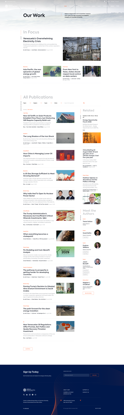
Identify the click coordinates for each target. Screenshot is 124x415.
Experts (84, 219)
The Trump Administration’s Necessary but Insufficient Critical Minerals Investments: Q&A (38, 215)
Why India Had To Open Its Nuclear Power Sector (38, 194)
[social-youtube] (35, 394)
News (93, 6)
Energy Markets (26, 150)
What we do (14, 7)
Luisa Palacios (34, 50)
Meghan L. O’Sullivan (86, 283)
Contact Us (86, 392)
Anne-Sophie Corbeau (36, 76)
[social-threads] (32, 394)
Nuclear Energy (26, 190)
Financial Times (41, 277)
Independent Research (80, 7)
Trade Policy (25, 113)
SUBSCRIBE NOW (67, 371)
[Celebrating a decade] (105, 1)
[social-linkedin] (27, 394)
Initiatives (80, 6)
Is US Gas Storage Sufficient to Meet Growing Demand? (39, 174)
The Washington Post (41, 313)
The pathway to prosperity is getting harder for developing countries (36, 272)
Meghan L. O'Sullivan (42, 143)
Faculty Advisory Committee (59, 7)
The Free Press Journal (43, 204)
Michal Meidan (34, 164)
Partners (117, 1)
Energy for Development (27, 267)
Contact (112, 1)
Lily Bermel (34, 313)
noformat (27, 408)
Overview (7, 7)
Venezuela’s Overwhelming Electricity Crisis (38, 40)
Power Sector (65, 66)
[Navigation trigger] (118, 6)
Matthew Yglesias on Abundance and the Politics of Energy (90, 180)
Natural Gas (25, 66)
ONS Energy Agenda (43, 238)
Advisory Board (47, 7)
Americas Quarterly (42, 50)
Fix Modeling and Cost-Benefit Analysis (36, 251)
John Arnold (73, 78)
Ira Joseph (28, 184)
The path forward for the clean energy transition (36, 309)
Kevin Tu (95, 165)
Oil (23, 321)
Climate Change (26, 247)
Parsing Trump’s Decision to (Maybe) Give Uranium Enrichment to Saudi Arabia (39, 288)
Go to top (98, 408)
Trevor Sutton (28, 127)
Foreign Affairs (49, 143)
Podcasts (105, 6)
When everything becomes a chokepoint (35, 235)
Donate (108, 1)
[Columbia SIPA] (10, 1)
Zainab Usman (34, 277)
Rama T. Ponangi (35, 204)
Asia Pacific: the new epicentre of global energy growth (32, 71)
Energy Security (86, 272)
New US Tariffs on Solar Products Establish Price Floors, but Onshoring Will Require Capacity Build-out (39, 118)
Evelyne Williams (40, 127)
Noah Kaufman (35, 260)
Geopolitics (25, 133)
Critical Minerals (26, 210)
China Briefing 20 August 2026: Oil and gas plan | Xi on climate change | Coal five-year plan (91, 153)
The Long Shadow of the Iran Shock (38, 136)
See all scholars (88, 293)
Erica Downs (28, 164)
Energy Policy (25, 231)
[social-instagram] (29, 394)
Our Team (21, 7)
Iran (65, 6)
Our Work (72, 6)
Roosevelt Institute (42, 260)
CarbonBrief (85, 167)
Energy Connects (26, 77)
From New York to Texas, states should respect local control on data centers (72, 72)
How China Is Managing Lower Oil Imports (37, 154)
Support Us (86, 389)
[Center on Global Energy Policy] (11, 6)
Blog (99, 6)
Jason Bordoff (34, 143)
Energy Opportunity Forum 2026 (90, 121)
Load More (27, 348)
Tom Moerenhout (29, 224)
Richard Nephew (35, 299)
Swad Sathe (34, 127)
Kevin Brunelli (36, 224)
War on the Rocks (42, 299)
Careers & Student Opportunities (34, 7)
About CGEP (66, 389)
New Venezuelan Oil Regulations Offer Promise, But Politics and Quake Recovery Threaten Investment (37, 327)
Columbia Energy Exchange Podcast (89, 189)
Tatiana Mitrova (36, 238)
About (112, 6)
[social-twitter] (24, 394)
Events (88, 6)
